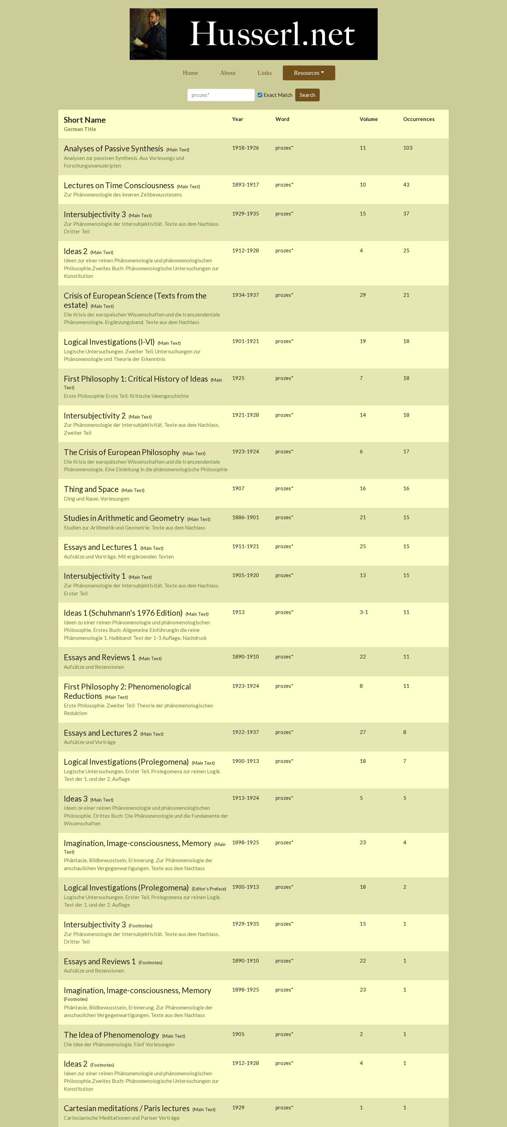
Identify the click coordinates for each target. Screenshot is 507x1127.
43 (406, 184)
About (228, 72)
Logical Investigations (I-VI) (110, 341)
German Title (80, 129)
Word (282, 119)
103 (407, 147)
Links (265, 72)
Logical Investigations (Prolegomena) (127, 761)
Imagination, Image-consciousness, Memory (138, 843)
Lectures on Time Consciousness (120, 185)
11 (406, 612)
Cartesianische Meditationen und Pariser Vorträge (122, 1118)
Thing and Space (92, 489)
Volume (369, 119)
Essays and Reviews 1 (100, 657)
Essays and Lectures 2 (101, 732)
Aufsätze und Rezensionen (94, 667)
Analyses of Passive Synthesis (114, 148)
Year (237, 119)
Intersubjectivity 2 (95, 415)
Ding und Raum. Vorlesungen (96, 498)
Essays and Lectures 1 (101, 547)
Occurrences (419, 119)
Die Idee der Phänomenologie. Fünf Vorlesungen (119, 1044)
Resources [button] (306, 72)
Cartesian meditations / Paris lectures (127, 1108)
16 (406, 488)
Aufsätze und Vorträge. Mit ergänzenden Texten (119, 556)
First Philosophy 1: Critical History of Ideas (136, 378)
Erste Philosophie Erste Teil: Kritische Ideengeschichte (126, 396)
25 (406, 250)
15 (406, 517)
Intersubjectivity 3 (95, 214)
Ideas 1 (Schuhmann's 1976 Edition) (124, 612)
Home (190, 72)
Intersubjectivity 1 (95, 576)
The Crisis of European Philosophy (122, 452)
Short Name (85, 119)
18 (406, 341)
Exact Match (278, 95)
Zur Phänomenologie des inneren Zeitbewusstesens (123, 194)
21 (406, 295)
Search (307, 95)
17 (406, 451)
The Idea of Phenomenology (112, 1034)
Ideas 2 (76, 251)
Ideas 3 (76, 798)
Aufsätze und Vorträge (90, 742)
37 (406, 213)
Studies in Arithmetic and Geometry (125, 518)
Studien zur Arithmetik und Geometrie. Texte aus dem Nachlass (135, 527)
